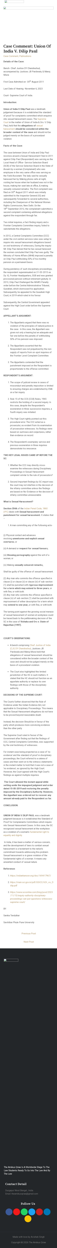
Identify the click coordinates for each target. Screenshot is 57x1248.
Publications (25, 56)
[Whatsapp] (24, 1211)
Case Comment (10, 56)
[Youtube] (39, 1211)
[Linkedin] (47, 1211)
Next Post (29, 941)
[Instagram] (16, 1211)
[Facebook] (9, 1211)
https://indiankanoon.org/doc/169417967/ (30, 875)
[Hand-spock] (27, 1218)
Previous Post (29, 933)
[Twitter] (31, 1211)
